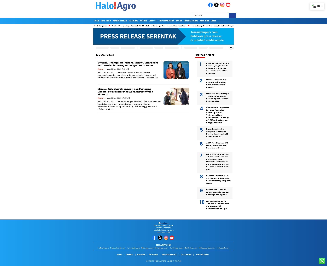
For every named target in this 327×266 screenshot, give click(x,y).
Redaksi (141, 255)
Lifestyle (153, 21)
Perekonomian (120, 21)
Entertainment (166, 21)
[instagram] (222, 6)
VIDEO (213, 21)
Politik (143, 21)
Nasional (133, 21)
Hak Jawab (186, 255)
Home (96, 21)
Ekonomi (101, 69)
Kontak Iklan (202, 255)
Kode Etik (153, 255)
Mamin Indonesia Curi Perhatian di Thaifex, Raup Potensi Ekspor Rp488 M (216, 84)
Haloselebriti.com (117, 248)
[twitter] (216, 6)
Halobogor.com (176, 248)
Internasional (191, 21)
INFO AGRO (106, 21)
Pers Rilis (204, 21)
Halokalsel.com (191, 248)
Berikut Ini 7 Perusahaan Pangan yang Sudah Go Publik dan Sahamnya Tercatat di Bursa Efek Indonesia (217, 68)
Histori (129, 255)
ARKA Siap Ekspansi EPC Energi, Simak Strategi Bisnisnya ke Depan (217, 145)
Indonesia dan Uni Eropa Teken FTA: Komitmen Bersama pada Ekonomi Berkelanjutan (217, 97)
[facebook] (211, 6)
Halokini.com (103, 248)
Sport (179, 21)
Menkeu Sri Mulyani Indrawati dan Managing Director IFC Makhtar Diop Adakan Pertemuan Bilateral (125, 91)
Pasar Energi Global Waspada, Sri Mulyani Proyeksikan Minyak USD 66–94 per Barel (217, 26)
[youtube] (228, 6)
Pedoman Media (169, 255)
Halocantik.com (133, 248)
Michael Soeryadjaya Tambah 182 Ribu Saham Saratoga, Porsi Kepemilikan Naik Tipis (138, 26)
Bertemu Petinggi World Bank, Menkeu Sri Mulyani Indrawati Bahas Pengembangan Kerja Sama (128, 64)
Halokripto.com (161, 248)
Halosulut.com (223, 248)
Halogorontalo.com (207, 248)
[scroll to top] (315, 262)
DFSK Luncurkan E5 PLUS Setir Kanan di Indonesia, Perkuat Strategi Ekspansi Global (218, 179)
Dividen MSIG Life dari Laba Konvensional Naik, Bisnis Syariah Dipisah (217, 192)
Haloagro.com (147, 248)
